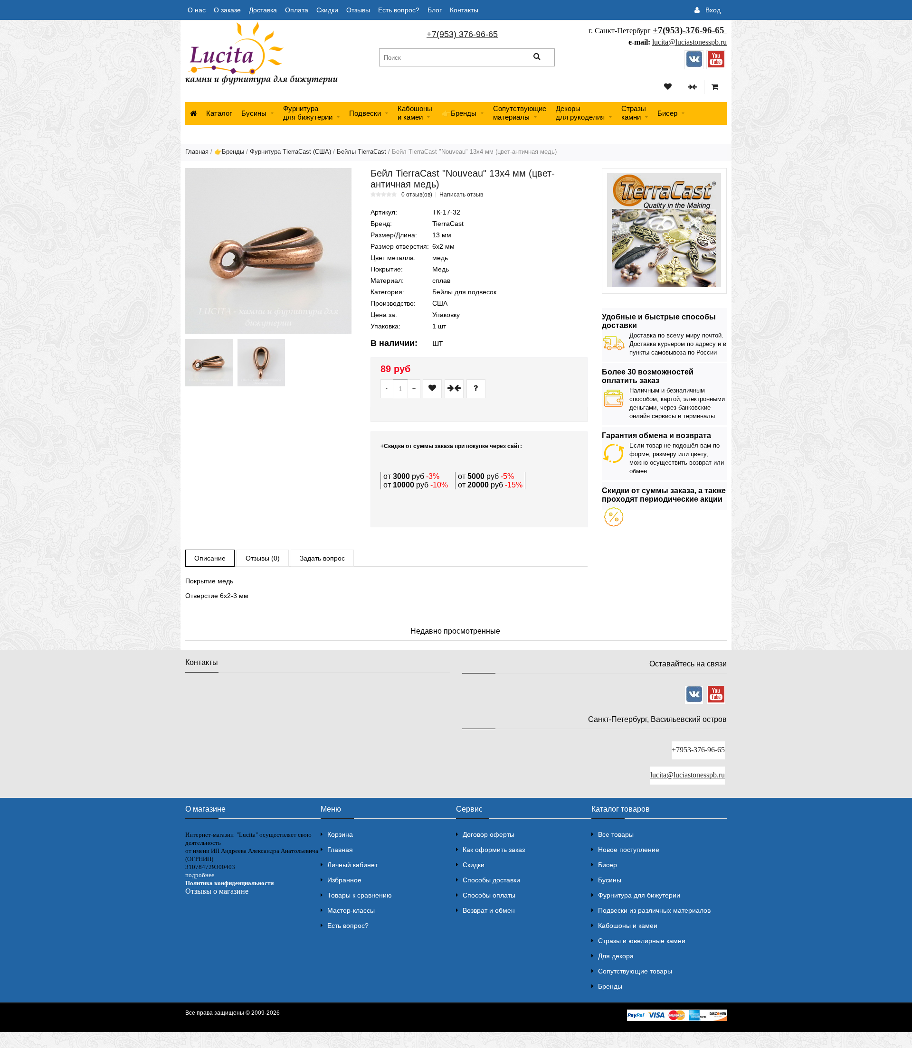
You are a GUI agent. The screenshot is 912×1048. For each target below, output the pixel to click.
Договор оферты (488, 834)
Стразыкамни (633, 112)
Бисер (667, 113)
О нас (197, 10)
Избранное (344, 880)
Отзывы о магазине (216, 891)
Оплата (296, 10)
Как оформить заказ (494, 849)
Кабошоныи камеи (415, 112)
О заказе (227, 10)
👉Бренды (459, 113)
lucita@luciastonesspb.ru (689, 42)
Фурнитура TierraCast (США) (290, 151)
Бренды (610, 986)
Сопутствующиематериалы (519, 112)
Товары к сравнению (359, 895)
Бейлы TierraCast (361, 151)
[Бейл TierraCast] (268, 251)
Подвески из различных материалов (654, 910)
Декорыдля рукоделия (580, 112)
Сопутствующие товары (635, 971)
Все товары (616, 834)
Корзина (340, 834)
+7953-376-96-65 (698, 750)
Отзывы (358, 10)
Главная (197, 151)
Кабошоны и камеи (627, 925)
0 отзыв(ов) (416, 194)
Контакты (464, 10)
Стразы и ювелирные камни (641, 941)
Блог (435, 10)
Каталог (219, 113)
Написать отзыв (461, 194)
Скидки (327, 10)
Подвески (365, 113)
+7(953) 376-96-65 (462, 34)
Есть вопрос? (398, 10)
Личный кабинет (352, 865)
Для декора (616, 956)
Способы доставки (491, 880)
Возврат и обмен (489, 910)
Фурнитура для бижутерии (307, 112)
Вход (713, 10)
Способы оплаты (489, 895)
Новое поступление (628, 849)
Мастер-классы (351, 910)
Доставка (263, 10)
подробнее (199, 875)
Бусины (253, 113)
